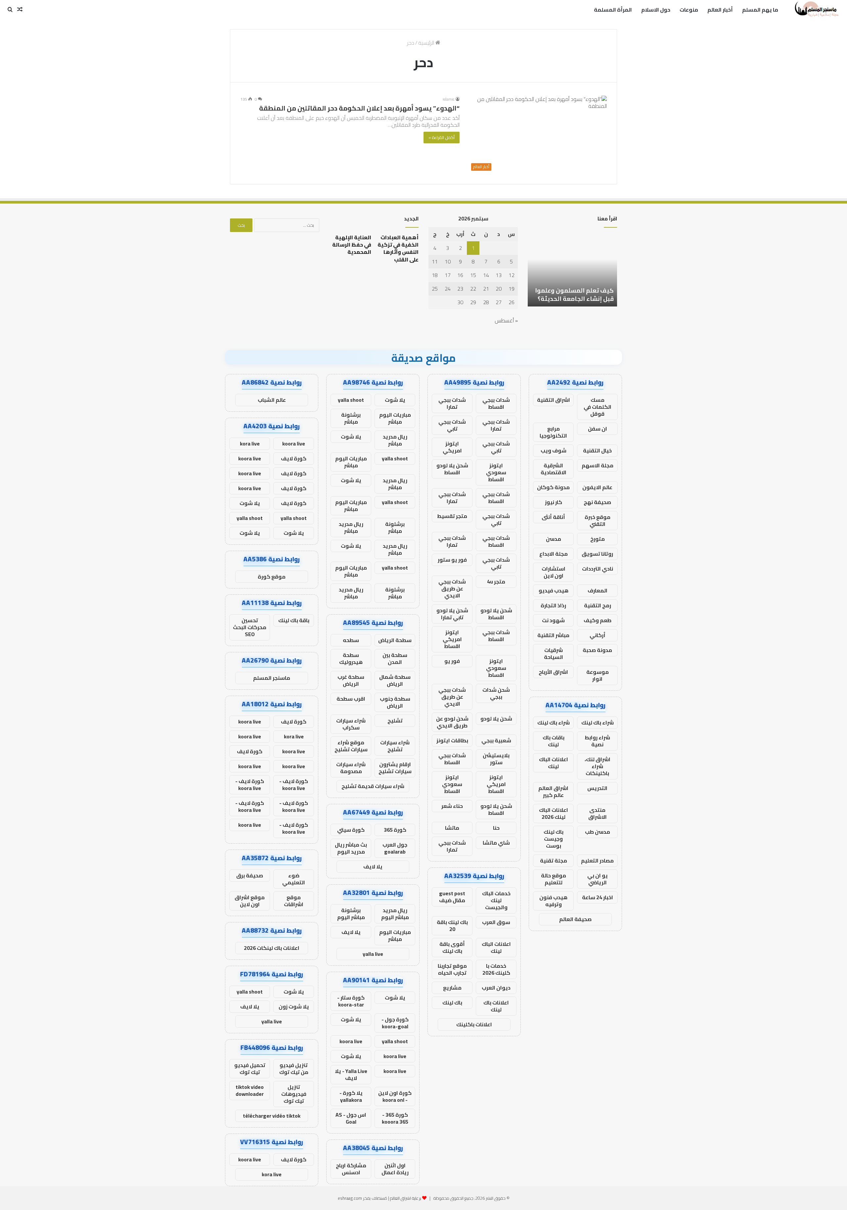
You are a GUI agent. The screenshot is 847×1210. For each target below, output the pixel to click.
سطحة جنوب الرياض (395, 702)
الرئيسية (426, 43)
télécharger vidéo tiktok (271, 1116)
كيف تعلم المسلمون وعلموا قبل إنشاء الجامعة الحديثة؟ (574, 294)
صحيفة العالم (575, 919)
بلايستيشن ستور (496, 758)
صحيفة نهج (597, 502)
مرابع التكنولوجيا (553, 432)
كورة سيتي (351, 830)
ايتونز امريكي (452, 447)
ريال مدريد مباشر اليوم (395, 913)
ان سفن (597, 429)
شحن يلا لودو (496, 718)
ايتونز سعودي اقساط (496, 472)
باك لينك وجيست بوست (553, 839)
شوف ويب (553, 450)
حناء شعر (452, 806)
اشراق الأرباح (553, 672)
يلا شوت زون (294, 1006)
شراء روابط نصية (597, 740)
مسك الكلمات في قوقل (597, 407)
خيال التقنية (597, 450)
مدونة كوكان (553, 487)
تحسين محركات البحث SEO (249, 627)
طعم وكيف (597, 620)
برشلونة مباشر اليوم (351, 913)
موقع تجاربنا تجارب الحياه (452, 969)
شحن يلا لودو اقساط (452, 468)
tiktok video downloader (250, 1090)
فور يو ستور (452, 560)
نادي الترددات (597, 569)
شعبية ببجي (496, 740)
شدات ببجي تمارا (452, 403)
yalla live (373, 954)
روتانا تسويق (597, 554)
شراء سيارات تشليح (395, 745)
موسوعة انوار (597, 675)
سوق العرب (496, 922)
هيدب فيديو (553, 590)
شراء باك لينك (597, 722)
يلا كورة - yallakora (351, 1096)
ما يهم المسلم (760, 10)
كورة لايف (293, 458)
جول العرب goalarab (394, 848)
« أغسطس (506, 320)
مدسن (553, 539)
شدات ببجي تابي (452, 425)
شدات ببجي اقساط (496, 403)
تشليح (395, 720)
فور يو (452, 661)
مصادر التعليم (597, 860)
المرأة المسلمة (613, 10)
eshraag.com (350, 1198)
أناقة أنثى (553, 517)
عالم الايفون (597, 487)
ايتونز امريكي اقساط (452, 639)
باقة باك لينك (293, 620)
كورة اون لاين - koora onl (395, 1096)
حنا (496, 828)
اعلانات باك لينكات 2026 (271, 948)
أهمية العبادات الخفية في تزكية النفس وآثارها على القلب (398, 248)
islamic (449, 99)
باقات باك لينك (553, 740)
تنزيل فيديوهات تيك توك (293, 1094)
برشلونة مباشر (351, 418)
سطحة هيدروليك (351, 658)
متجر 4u (496, 581)
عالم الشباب (272, 400)
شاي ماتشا (496, 843)
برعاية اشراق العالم (405, 1198)
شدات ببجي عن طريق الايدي (452, 588)
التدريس (597, 788)
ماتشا (452, 828)
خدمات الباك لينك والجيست (496, 900)
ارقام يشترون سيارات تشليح (395, 767)
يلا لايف (372, 866)
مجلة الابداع (553, 554)
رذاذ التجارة (553, 605)
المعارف (597, 590)
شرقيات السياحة (553, 653)
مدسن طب (597, 832)
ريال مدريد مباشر (395, 440)
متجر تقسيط (452, 516)
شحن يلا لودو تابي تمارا (452, 613)
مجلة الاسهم (597, 465)
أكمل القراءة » (441, 137)
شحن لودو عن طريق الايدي (452, 722)
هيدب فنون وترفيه (553, 900)
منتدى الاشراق (597, 813)
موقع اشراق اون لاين (250, 900)
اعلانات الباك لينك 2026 (553, 813)
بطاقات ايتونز (452, 740)
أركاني (597, 635)
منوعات (689, 10)
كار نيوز (553, 502)
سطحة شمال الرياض (395, 680)
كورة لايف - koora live (293, 784)
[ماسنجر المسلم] (815, 9)
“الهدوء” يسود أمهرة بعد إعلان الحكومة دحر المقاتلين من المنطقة (359, 108)
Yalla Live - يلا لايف (351, 1074)
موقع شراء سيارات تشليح (351, 745)
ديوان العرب (496, 988)
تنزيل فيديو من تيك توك (293, 1068)
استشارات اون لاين (553, 572)
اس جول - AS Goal (350, 1118)
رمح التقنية (597, 605)
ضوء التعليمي (293, 878)
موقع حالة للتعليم (553, 878)
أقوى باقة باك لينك (452, 947)
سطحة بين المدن (394, 658)
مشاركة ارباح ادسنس (351, 1168)
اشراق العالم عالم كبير (553, 791)
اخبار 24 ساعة (597, 897)
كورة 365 (395, 830)
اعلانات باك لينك (496, 1006)
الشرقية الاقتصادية (553, 468)
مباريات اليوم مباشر (395, 418)
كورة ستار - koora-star (351, 1001)
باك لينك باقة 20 (452, 925)
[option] (572, 270)
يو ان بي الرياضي (597, 878)
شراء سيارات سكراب (351, 724)
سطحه (351, 640)
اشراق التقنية (553, 400)
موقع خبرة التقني (597, 520)
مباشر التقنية (553, 635)
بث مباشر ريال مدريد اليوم (351, 848)
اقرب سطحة (350, 699)
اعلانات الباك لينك (553, 762)
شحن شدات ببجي (496, 693)
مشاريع (452, 988)
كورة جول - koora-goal (395, 1022)
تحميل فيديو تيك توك (249, 1068)
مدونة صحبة (597, 650)
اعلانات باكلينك (474, 1024)
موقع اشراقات (293, 900)
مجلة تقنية (553, 860)
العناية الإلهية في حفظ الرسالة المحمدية (351, 244)
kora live (250, 443)
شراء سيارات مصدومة (351, 767)
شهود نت (553, 620)
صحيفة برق (249, 875)
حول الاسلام (655, 10)
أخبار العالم (720, 10)
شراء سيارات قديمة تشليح (372, 786)
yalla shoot (351, 400)
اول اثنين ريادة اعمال (395, 1168)
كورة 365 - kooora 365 (395, 1118)
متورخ (597, 539)
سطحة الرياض (395, 640)
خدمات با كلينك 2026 (496, 969)
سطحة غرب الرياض (350, 680)
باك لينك (452, 1002)
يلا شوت (395, 400)
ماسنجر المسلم (271, 678)
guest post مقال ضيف (452, 896)
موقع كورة (272, 577)
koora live (350, 1041)
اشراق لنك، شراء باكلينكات (597, 766)
